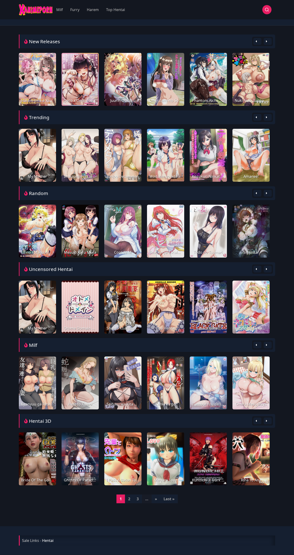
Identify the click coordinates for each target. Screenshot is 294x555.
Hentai (48, 540)
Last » (169, 498)
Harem (93, 9)
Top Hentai (115, 9)
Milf (59, 9)
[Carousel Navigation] (262, 41)
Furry (74, 9)
